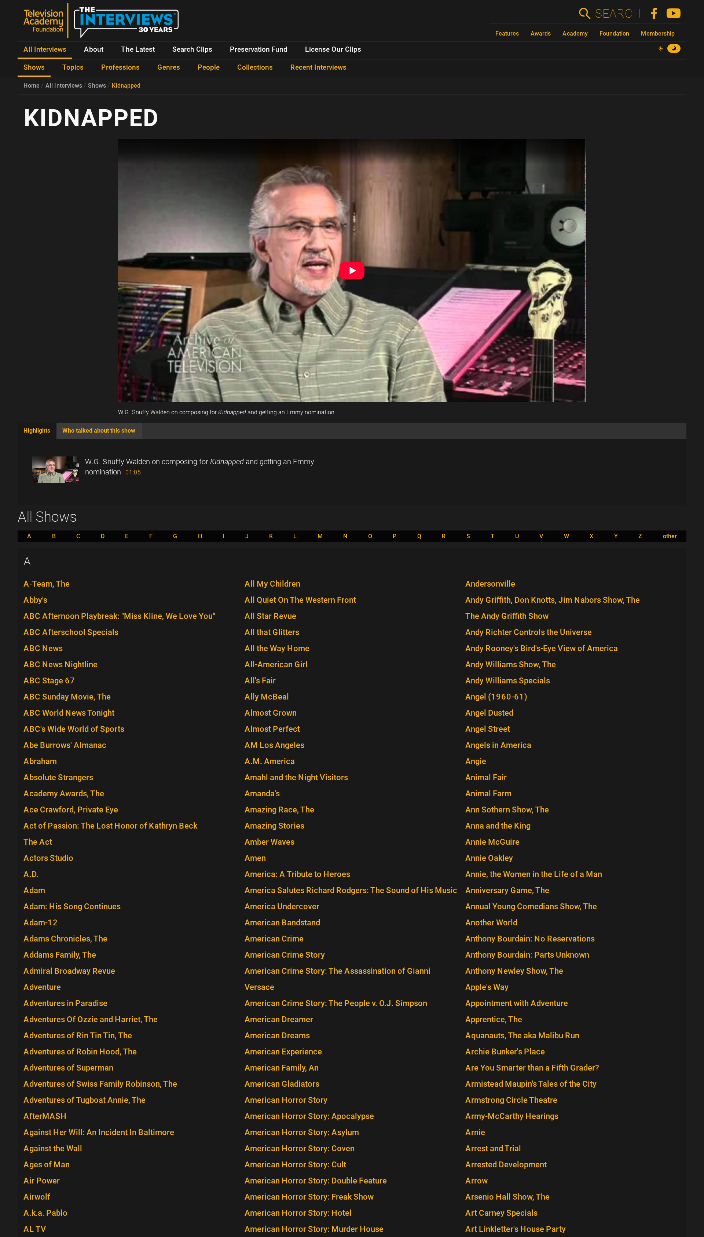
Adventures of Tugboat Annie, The (84, 1100)
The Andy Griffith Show (507, 616)
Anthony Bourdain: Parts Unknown (527, 954)
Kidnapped (126, 85)
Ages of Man (46, 1164)
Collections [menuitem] (255, 67)
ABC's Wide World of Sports (73, 729)
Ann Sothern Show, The (507, 809)
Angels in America (498, 745)
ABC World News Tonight (68, 712)
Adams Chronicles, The (65, 938)
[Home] (103, 23)
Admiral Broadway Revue (69, 971)
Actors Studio (48, 858)
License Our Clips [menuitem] (333, 49)
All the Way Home (277, 648)
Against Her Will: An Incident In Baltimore (98, 1132)
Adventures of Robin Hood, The (80, 1051)
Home (31, 85)
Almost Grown (271, 712)
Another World (491, 922)
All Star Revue (270, 616)
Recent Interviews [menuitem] (318, 67)
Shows (97, 85)
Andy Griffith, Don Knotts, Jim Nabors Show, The (552, 600)
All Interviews (63, 85)
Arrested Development (506, 1164)
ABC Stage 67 (49, 680)
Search (618, 13)
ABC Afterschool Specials (70, 632)
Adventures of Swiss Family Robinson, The (100, 1084)
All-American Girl (276, 664)
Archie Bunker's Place (505, 1051)
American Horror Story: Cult (295, 1164)
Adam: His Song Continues (72, 906)
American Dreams (277, 1035)
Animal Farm (488, 793)
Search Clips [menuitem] (192, 49)
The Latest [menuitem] (138, 49)
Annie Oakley (489, 858)
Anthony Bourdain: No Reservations (530, 938)
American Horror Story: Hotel (298, 1213)
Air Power (41, 1180)
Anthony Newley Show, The (514, 971)
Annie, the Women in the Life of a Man (533, 874)
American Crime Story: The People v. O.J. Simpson (336, 1003)
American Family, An (282, 1067)
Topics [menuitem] (73, 67)
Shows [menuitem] (34, 67)
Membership (658, 33)
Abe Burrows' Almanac (64, 745)
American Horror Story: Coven (300, 1148)
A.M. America (270, 761)
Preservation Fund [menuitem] (258, 49)
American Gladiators (282, 1084)
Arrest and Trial (493, 1148)
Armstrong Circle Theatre (511, 1100)
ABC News (43, 648)
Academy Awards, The (63, 793)
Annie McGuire (492, 842)
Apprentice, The (493, 1019)
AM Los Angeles (274, 745)
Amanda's (262, 793)
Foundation (614, 33)
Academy (575, 33)
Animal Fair (486, 777)
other (670, 536)
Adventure (42, 987)
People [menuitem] (209, 67)
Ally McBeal (267, 696)
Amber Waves (269, 842)
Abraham (40, 761)
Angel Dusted (489, 712)
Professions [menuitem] (120, 67)
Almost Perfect (272, 729)
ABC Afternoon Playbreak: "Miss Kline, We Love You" (119, 616)
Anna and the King (498, 825)
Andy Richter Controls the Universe (528, 632)
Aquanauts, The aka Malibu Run (522, 1035)
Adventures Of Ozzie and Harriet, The (90, 1019)
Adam (34, 890)
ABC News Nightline (60, 664)
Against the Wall (52, 1148)
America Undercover (282, 906)
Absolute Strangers (58, 777)
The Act (37, 842)
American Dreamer (279, 1019)
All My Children (272, 583)
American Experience (283, 1051)
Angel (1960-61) (496, 696)
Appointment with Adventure (516, 1003)
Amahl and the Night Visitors (296, 777)
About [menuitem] (93, 49)
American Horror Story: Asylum (302, 1132)
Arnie (475, 1132)
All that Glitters (272, 632)
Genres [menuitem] (168, 67)
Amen (255, 858)
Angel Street (487, 729)
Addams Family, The (59, 954)
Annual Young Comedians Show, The (531, 906)
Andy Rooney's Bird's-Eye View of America (541, 648)
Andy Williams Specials (507, 680)
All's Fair (260, 680)
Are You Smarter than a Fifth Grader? (532, 1067)
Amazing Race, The (279, 809)
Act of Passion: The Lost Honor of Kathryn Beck (110, 825)
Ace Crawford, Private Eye (70, 809)
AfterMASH (45, 1116)
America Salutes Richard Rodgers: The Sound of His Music (351, 890)
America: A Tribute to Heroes (297, 874)
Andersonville (490, 583)
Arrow (476, 1180)
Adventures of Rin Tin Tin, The (77, 1035)
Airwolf (36, 1196)
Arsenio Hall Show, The (507, 1196)
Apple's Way (487, 987)
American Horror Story (286, 1100)
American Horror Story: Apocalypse (309, 1116)
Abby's (35, 600)
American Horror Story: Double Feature (316, 1180)
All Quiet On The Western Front (300, 600)
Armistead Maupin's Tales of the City (531, 1084)
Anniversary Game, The (507, 890)
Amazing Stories (274, 825)
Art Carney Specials (501, 1213)
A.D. (30, 874)
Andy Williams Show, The (510, 664)
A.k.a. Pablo (45, 1213)
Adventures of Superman (68, 1067)
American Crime (274, 938)
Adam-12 (40, 922)
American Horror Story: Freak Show (309, 1196)
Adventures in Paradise (65, 1003)
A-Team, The (46, 583)
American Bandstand (282, 922)
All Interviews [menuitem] (44, 49)
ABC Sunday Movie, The (67, 696)
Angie (475, 761)
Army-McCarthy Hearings (511, 1116)
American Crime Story (285, 954)
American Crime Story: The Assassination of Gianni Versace (337, 979)
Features (507, 33)
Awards (541, 33)
